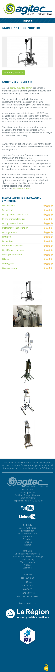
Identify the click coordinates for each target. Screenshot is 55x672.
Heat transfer (8, 205)
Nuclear (27, 564)
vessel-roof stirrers (22, 188)
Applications (27, 578)
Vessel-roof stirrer (27, 527)
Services (27, 581)
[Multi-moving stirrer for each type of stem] (27, 382)
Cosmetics (28, 567)
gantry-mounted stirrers (21, 87)
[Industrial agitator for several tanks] (27, 354)
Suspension (7, 210)
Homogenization (10, 232)
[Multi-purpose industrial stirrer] (27, 326)
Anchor (27, 544)
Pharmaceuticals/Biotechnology (27, 556)
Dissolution (7, 241)
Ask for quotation (14, 72)
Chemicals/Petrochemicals (27, 553)
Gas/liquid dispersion (12, 254)
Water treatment (27, 562)
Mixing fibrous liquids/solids (15, 214)
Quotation (27, 585)
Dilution (6, 259)
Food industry (27, 559)
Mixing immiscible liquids (13, 219)
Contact (27, 589)
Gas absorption (9, 268)
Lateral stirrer (27, 530)
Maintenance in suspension (15, 227)
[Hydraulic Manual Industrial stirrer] (27, 415)
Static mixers (27, 536)
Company (27, 574)
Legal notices (28, 592)
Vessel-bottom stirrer (27, 533)
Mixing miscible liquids (12, 223)
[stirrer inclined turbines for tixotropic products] (27, 52)
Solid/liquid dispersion (12, 245)
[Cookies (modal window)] (46, 666)
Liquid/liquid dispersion (13, 250)
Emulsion (6, 236)
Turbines (27, 541)
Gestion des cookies (27, 596)
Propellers (27, 539)
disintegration (8, 263)
